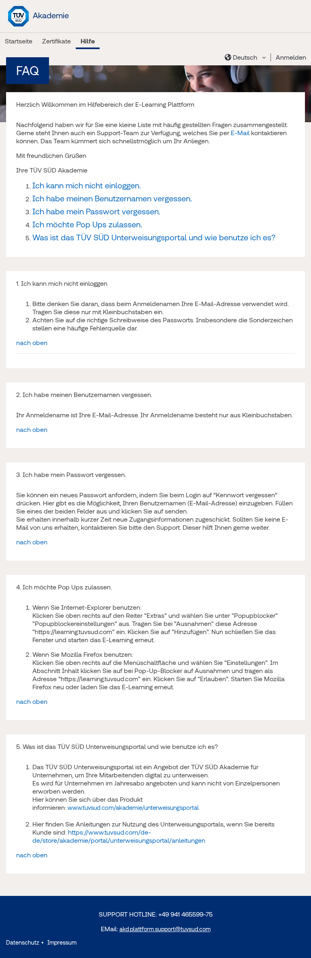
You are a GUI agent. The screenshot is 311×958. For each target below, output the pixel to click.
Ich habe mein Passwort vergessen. (96, 211)
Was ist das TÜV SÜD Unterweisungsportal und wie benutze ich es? (153, 237)
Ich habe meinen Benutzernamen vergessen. (112, 198)
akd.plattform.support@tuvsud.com (165, 929)
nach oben (31, 342)
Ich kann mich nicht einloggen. (86, 185)
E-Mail (240, 132)
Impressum (61, 942)
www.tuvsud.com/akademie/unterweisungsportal (133, 807)
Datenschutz (22, 942)
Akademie (50, 15)
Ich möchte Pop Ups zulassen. (87, 224)
